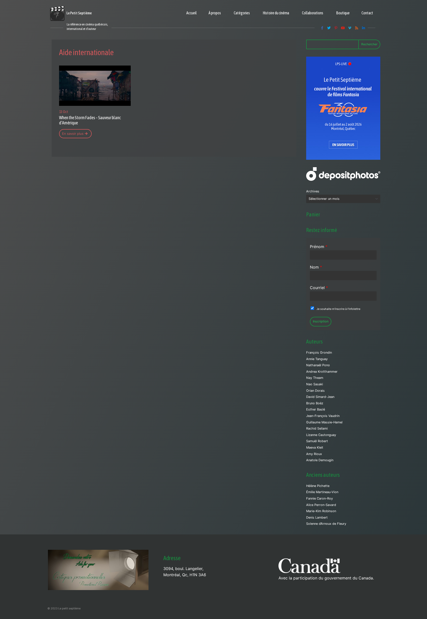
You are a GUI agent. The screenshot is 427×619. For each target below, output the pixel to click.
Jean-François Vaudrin (323, 416)
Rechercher (369, 44)
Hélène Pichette (317, 486)
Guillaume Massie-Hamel (324, 422)
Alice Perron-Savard (321, 505)
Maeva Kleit (314, 447)
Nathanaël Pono (318, 365)
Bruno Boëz (314, 403)
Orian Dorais (315, 390)
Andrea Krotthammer (322, 371)
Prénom (318, 246)
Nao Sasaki (314, 384)
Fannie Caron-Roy (319, 498)
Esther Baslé (315, 409)
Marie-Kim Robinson (321, 511)
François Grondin (319, 352)
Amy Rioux (314, 454)
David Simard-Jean (320, 397)
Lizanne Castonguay (321, 435)
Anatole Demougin (319, 460)
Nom (316, 267)
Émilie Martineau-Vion (322, 492)
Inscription (320, 321)
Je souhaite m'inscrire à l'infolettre (338, 309)
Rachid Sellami (317, 428)
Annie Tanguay (317, 359)
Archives (312, 191)
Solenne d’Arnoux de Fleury (326, 524)
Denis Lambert (317, 517)
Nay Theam (314, 378)
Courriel (319, 287)
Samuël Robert (317, 441)
